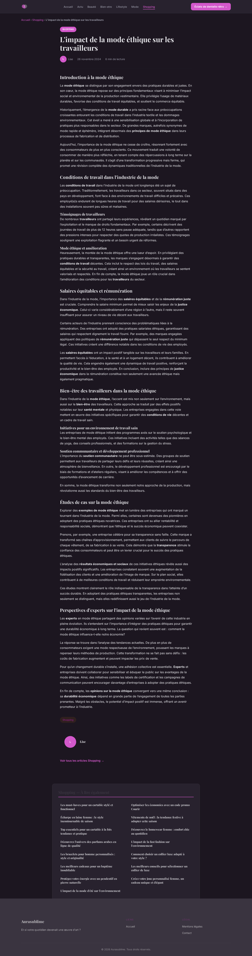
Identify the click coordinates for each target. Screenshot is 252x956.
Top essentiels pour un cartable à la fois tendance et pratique (86, 831)
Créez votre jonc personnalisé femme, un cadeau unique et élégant (157, 880)
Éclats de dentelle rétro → (210, 6)
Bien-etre (106, 6)
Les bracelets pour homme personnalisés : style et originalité (88, 856)
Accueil (68, 6)
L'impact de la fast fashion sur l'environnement (150, 843)
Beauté (91, 6)
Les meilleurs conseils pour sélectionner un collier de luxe (159, 868)
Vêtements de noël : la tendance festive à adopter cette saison (157, 819)
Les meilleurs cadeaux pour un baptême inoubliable (86, 868)
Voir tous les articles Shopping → (82, 760)
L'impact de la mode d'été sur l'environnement (90, 891)
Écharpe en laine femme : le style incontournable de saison (82, 819)
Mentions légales (192, 926)
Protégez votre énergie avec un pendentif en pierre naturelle (89, 880)
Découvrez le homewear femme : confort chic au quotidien (160, 831)
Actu (80, 6)
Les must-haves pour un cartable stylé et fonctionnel (87, 807)
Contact (187, 932)
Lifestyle (121, 6)
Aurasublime (32, 921)
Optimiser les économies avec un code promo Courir (160, 807)
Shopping (149, 6)
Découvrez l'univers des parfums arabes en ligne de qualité (88, 843)
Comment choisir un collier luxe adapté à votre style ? (157, 856)
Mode (135, 6)
